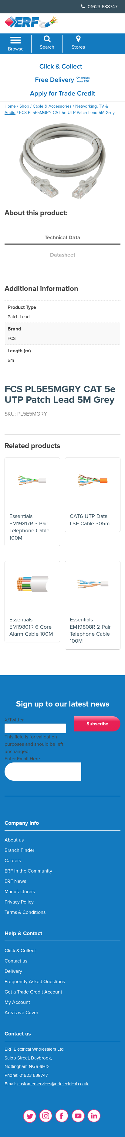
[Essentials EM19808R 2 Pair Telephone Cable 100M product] (92, 588)
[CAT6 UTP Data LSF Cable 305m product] (92, 485)
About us (14, 840)
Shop (24, 106)
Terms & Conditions (25, 912)
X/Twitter (14, 720)
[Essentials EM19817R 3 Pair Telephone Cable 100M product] (32, 485)
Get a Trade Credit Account (33, 992)
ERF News (15, 881)
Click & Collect (20, 951)
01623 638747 (101, 7)
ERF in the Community (28, 871)
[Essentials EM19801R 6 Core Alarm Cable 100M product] (32, 588)
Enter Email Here (22, 759)
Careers (13, 861)
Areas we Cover (21, 1013)
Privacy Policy (19, 902)
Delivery (13, 971)
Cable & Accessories (52, 106)
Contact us (16, 961)
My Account (17, 1002)
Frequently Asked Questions (35, 982)
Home (10, 106)
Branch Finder (19, 850)
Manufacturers (20, 892)
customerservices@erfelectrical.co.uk (53, 1084)
